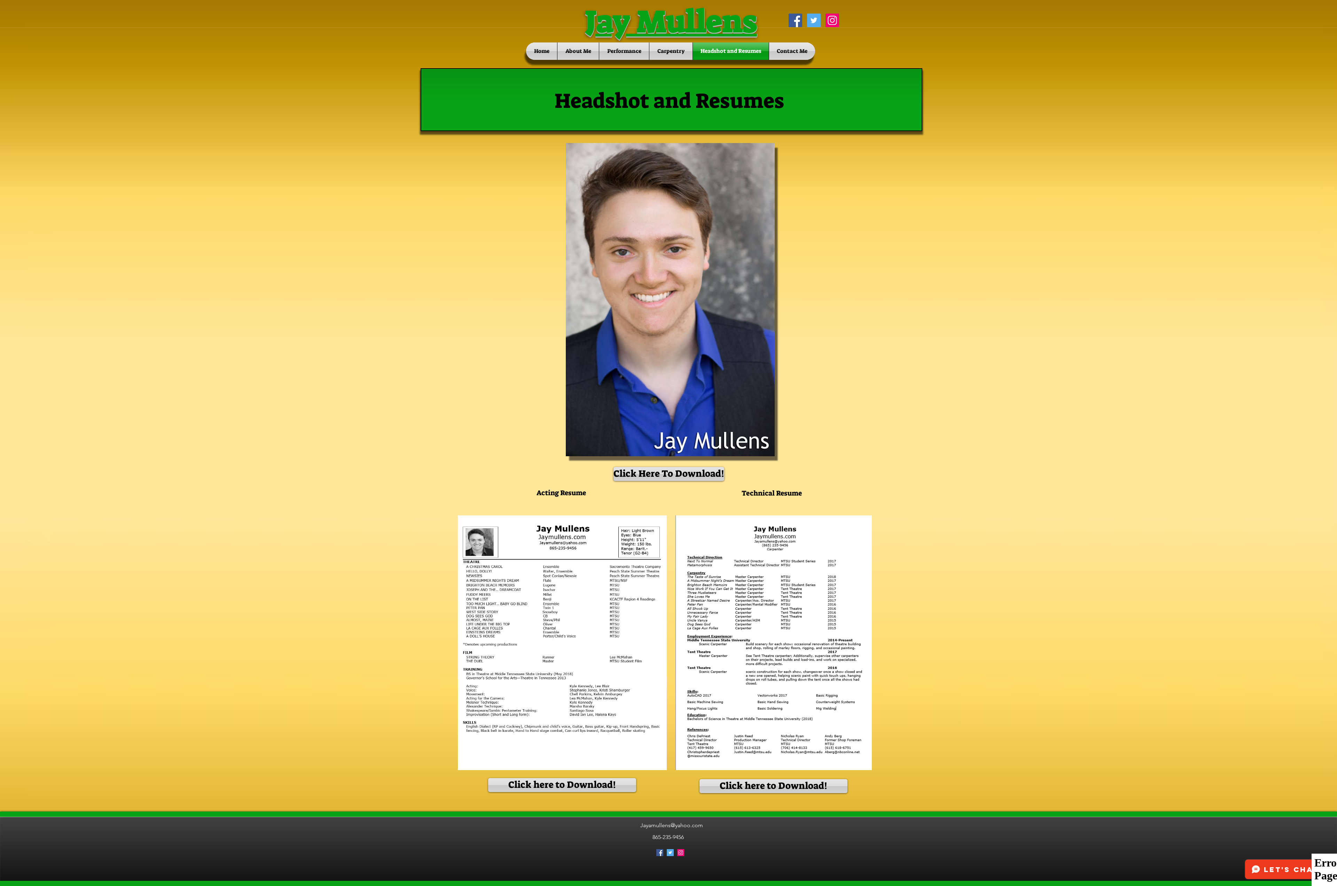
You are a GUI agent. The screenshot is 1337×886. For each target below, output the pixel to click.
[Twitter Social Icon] (814, 20)
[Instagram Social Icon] (832, 20)
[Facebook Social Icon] (795, 20)
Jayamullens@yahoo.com (671, 825)
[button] (668, 474)
